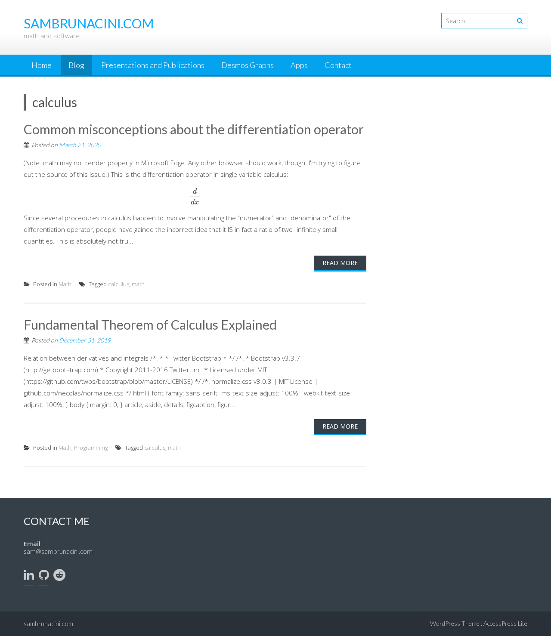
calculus (118, 284)
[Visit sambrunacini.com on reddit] (59, 577)
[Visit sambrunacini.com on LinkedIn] (29, 577)
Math (65, 284)
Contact (338, 65)
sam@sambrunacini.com (58, 551)
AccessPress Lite (505, 623)
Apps (299, 65)
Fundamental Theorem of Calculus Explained (150, 324)
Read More (340, 263)
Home (41, 65)
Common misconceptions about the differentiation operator (194, 129)
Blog (76, 65)
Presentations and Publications (152, 65)
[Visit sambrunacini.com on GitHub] (44, 577)
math (138, 284)
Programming (91, 447)
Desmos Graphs (247, 65)
